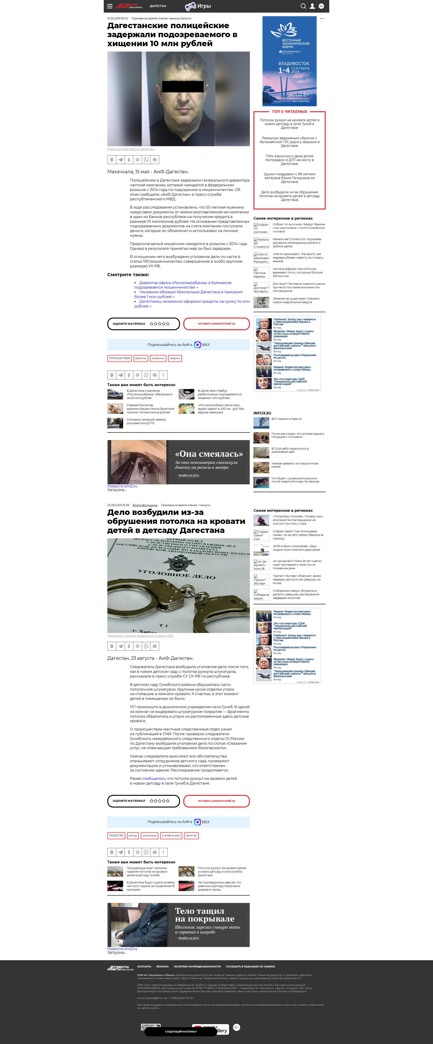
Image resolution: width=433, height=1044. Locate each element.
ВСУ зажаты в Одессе (287, 419)
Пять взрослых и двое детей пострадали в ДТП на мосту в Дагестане (289, 160)
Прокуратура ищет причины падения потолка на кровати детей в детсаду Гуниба (147, 871)
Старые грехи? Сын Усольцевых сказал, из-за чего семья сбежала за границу (298, 535)
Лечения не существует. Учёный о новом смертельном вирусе (296, 300)
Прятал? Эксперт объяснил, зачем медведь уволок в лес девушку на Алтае (297, 579)
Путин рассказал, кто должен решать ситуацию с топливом (298, 435)
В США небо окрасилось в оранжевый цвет (290, 450)
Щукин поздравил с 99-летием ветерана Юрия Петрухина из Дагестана (290, 178)
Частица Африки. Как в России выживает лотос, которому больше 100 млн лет (297, 272)
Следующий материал (181, 1031)
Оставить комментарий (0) (216, 323)
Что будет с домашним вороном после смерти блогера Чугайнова (295, 480)
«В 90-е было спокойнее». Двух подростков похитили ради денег (296, 547)
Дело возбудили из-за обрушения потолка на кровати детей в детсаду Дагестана (289, 196)
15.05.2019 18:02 (117, 18)
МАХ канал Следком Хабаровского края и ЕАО (140, 635)
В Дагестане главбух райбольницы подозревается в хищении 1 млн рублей (220, 394)
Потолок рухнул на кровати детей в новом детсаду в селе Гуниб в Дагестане (290, 124)
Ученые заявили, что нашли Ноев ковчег (295, 465)
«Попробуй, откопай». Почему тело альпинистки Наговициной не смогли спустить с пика (298, 520)
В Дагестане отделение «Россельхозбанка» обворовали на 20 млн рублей (149, 394)
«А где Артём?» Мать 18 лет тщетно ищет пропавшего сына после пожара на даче (297, 564)
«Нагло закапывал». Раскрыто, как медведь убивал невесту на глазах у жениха (298, 257)
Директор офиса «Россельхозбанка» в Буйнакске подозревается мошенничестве (183, 285)
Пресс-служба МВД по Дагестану (131, 149)
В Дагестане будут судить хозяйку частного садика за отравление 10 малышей (151, 886)
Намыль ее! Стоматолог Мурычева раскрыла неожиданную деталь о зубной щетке (297, 242)
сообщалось (153, 778)
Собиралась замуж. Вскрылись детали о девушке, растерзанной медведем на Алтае (296, 594)
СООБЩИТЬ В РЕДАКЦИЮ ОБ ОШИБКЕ (250, 966)
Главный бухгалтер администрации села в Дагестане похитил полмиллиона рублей (150, 408)
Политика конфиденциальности (197, 966)
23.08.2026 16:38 (118, 505)
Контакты (144, 966)
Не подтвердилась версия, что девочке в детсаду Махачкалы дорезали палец (219, 886)
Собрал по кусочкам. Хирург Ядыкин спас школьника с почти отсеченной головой (299, 228)
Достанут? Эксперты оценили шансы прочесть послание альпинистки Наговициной (299, 287)
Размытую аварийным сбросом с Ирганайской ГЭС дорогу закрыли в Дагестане (290, 142)
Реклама (162, 966)
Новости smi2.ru (122, 486)
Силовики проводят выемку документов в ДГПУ (146, 421)
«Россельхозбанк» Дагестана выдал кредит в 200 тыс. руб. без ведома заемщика (221, 408)
